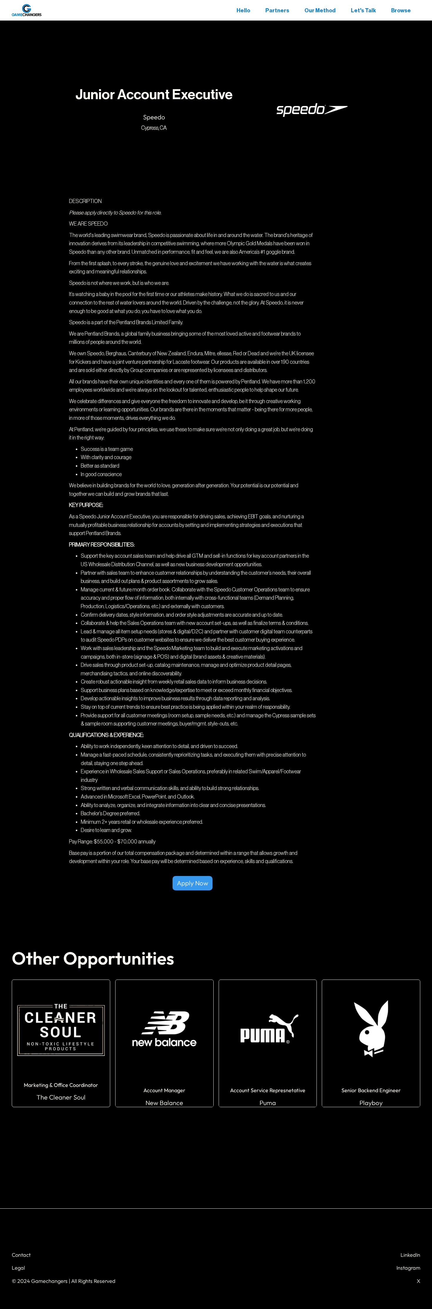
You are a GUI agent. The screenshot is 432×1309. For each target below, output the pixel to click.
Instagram (408, 1267)
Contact (21, 1255)
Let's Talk (363, 10)
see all (216, 1134)
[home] (26, 10)
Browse (401, 10)
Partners (277, 10)
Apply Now (192, 883)
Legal (18, 1267)
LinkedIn (410, 1255)
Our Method (320, 10)
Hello (243, 10)
